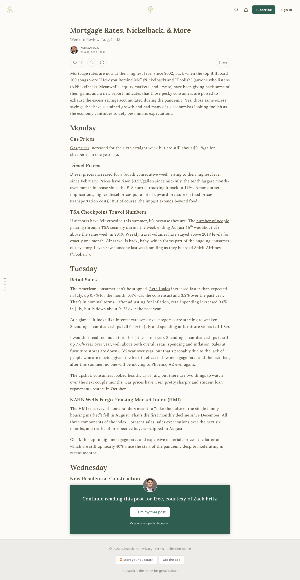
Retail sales (159, 289)
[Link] (63, 127)
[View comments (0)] (91, 62)
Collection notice (178, 549)
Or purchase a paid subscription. (150, 523)
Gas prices (79, 148)
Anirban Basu (90, 47)
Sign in (286, 9)
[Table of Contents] (5, 289)
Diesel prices (82, 174)
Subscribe (264, 9)
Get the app (172, 560)
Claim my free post (150, 511)
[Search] (236, 9)
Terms (159, 549)
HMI (82, 408)
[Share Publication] (246, 9)
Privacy (147, 549)
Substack (128, 571)
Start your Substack (138, 560)
